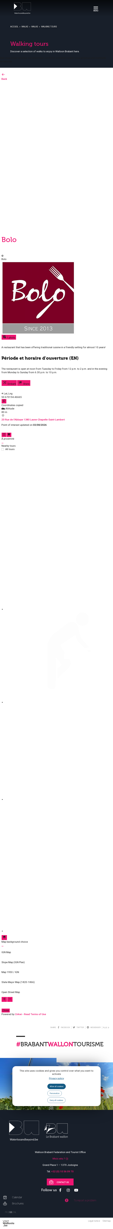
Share (26, 383)
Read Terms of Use (35, 1014)
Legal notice (94, 1221)
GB (10, 1212)
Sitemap (107, 1221)
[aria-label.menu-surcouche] (8, 435)
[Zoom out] (10, 999)
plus (105, 1028)
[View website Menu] (96, 8)
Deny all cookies (56, 1100)
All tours (10, 449)
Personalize (54, 1093)
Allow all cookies (56, 1086)
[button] (56, 950)
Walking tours (49, 26)
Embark (11, 383)
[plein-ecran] (3, 435)
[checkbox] (58, 532)
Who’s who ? (58, 1158)
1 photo (10, 337)
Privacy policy (56, 1078)
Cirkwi (18, 1014)
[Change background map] (4, 937)
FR (6, 1212)
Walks (24, 26)
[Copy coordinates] (3, 401)
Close (6, 1010)
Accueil (14, 26)
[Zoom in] (4, 999)
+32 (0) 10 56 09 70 (62, 1171)
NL (15, 1212)
